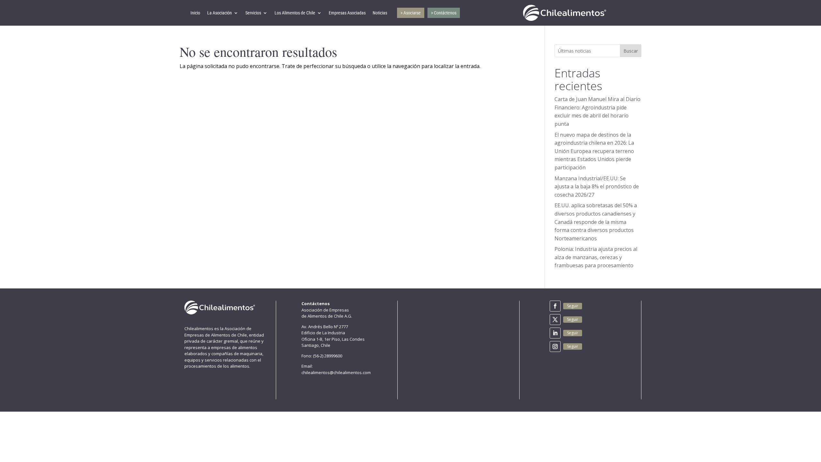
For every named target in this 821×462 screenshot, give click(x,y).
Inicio (195, 12)
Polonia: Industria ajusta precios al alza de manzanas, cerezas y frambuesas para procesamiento (595, 257)
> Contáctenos (443, 12)
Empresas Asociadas (347, 12)
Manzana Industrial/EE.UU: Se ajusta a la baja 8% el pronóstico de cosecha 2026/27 (596, 186)
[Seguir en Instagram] (555, 346)
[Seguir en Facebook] (555, 306)
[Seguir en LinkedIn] (555, 333)
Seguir (572, 306)
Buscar (630, 51)
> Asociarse (411, 12)
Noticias (380, 12)
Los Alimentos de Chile (295, 12)
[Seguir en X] (555, 319)
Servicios (253, 12)
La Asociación (219, 12)
